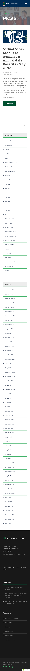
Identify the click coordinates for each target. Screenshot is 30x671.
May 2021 (8, 368)
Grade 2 (7, 184)
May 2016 (8, 497)
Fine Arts (7, 175)
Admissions (8, 145)
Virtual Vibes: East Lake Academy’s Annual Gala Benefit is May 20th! (14, 58)
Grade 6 (7, 201)
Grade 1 (7, 180)
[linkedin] (6, 667)
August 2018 (8, 437)
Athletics (7, 154)
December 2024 (10, 299)
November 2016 (9, 484)
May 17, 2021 (6, 72)
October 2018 (9, 428)
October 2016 (9, 489)
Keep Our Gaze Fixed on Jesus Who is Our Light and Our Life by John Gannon (16, 595)
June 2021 (8, 363)
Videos (7, 271)
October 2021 (9, 355)
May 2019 (8, 398)
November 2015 (9, 519)
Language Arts (9, 219)
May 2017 (8, 476)
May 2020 (8, 385)
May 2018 (8, 450)
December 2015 (9, 515)
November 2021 (9, 350)
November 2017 (9, 467)
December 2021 (9, 346)
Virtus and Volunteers (11, 275)
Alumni (7, 149)
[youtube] (12, 667)
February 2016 (9, 506)
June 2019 (8, 394)
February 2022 (9, 337)
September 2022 (10, 324)
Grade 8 (7, 210)
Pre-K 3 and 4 (9, 623)
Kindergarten (9, 627)
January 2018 (9, 459)
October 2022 (9, 320)
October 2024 (9, 307)
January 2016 (9, 510)
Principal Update (10, 240)
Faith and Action (10, 167)
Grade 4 (7, 193)
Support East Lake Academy (13, 262)
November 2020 (10, 376)
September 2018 (10, 433)
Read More (9, 103)
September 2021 (10, 359)
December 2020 (10, 372)
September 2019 (10, 389)
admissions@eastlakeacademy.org (14, 554)
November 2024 (10, 303)
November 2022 (10, 316)
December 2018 (9, 420)
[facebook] (3, 667)
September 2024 (10, 311)
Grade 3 (7, 188)
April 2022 (8, 333)
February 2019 (9, 411)
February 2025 (9, 290)
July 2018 (7, 441)
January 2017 (9, 480)
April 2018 (8, 454)
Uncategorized (8, 74)
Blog (6, 158)
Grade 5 (7, 197)
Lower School (9, 631)
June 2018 (8, 446)
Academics (8, 141)
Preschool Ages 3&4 (11, 236)
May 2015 (8, 523)
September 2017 (10, 471)
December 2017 (9, 463)
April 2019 (8, 402)
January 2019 (9, 415)
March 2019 (8, 407)
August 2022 (9, 329)
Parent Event (9, 227)
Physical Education (10, 232)
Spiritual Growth (10, 640)
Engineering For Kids (11, 162)
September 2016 (10, 493)
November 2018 (9, 424)
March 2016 (8, 502)
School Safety (9, 245)
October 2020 (9, 381)
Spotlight (8, 258)
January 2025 (9, 294)
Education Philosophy (11, 618)
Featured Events (10, 171)
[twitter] (9, 667)
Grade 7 (7, 206)
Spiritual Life (8, 253)
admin (15, 72)
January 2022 (9, 342)
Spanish (7, 249)
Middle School (9, 223)
